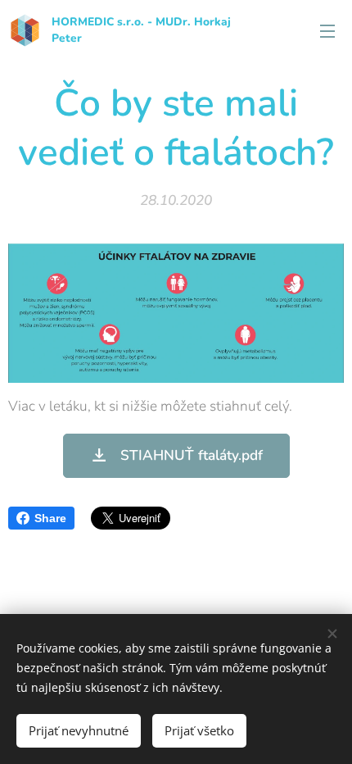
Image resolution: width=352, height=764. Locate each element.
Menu (327, 30)
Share (50, 518)
